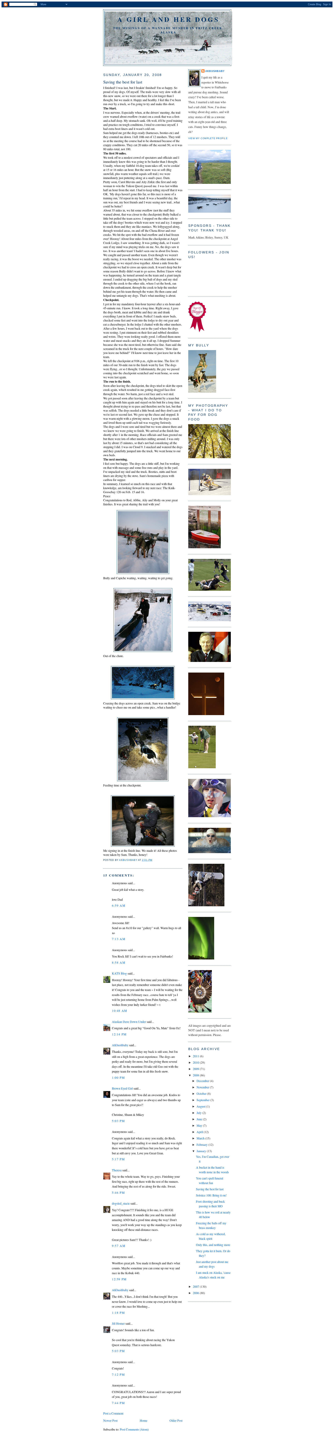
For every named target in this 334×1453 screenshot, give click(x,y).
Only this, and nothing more (213, 1245)
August (201, 1106)
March (201, 1138)
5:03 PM (118, 1121)
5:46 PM (118, 1192)
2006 (196, 1293)
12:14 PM (119, 1034)
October (202, 1093)
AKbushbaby (120, 1045)
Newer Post (110, 1420)
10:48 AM (119, 1011)
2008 (196, 1075)
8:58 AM (118, 962)
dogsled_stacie (121, 1203)
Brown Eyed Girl (122, 1088)
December (203, 1081)
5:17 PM (118, 1159)
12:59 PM (119, 1279)
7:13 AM (118, 939)
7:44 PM (118, 1403)
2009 (196, 1069)
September (203, 1100)
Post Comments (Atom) (134, 1429)
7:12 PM (118, 1374)
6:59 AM (118, 905)
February (202, 1145)
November (203, 1087)
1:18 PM (118, 1313)
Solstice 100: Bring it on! (211, 1195)
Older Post (176, 1420)
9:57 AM (118, 1246)
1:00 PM (118, 1077)
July (199, 1113)
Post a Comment (113, 1413)
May (200, 1125)
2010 (196, 1062)
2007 (196, 1286)
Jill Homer (118, 1323)
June (200, 1119)
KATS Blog (119, 973)
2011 (196, 1056)
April (200, 1132)
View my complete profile (208, 138)
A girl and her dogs (168, 19)
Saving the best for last (209, 1189)
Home (143, 1420)
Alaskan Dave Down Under (129, 1022)
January (202, 1151)
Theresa (117, 1170)
